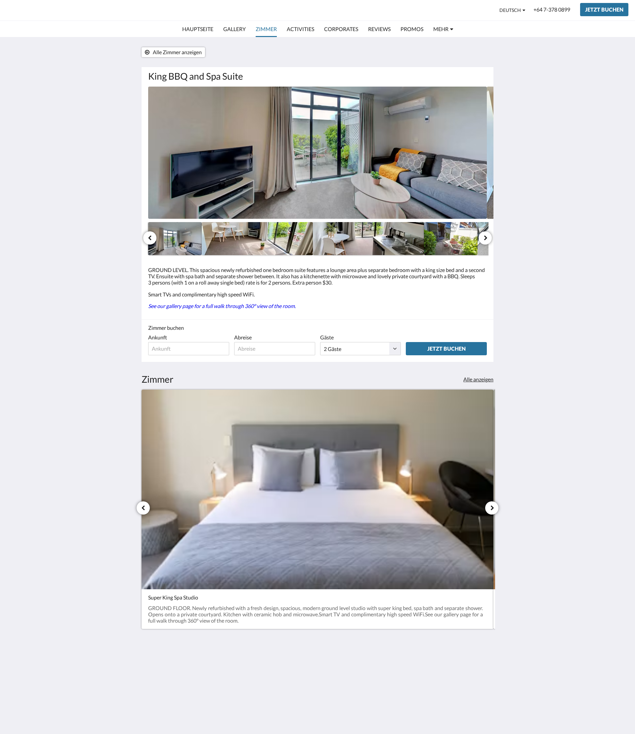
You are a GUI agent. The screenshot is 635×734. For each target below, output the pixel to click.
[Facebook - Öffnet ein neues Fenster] (462, 668)
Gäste (327, 337)
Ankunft (157, 337)
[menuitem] (197, 29)
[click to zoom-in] (317, 153)
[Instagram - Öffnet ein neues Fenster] (480, 668)
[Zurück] (149, 238)
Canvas (478, 715)
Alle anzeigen (478, 379)
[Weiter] (485, 238)
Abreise (243, 337)
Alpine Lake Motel (45, 10)
